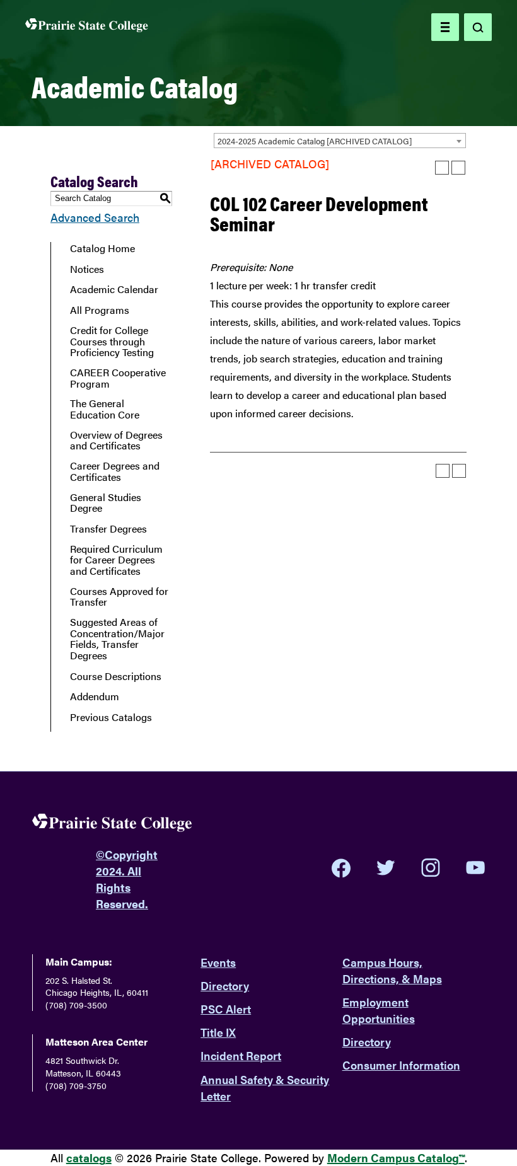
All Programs (99, 310)
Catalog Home (102, 248)
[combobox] (340, 140)
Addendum (94, 696)
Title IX (218, 1032)
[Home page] (86, 27)
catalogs (89, 1157)
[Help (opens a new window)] (458, 168)
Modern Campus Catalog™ (396, 1157)
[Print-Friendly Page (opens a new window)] (442, 168)
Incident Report (240, 1055)
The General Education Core (104, 409)
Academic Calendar (114, 289)
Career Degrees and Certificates (115, 471)
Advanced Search (94, 217)
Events (218, 962)
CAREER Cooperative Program (118, 378)
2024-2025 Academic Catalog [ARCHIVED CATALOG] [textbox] (315, 141)
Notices (87, 269)
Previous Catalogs (111, 717)
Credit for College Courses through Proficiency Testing (112, 341)
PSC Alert (225, 1009)
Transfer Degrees (108, 528)
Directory (224, 985)
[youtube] (475, 867)
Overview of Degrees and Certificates (116, 440)
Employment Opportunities (378, 1010)
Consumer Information (401, 1065)
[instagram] (430, 868)
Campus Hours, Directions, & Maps (392, 970)
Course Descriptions (115, 676)
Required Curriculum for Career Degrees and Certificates (116, 560)
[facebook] (341, 868)
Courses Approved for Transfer (119, 597)
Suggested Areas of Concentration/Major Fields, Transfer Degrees (117, 638)
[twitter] (385, 868)
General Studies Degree (105, 503)
